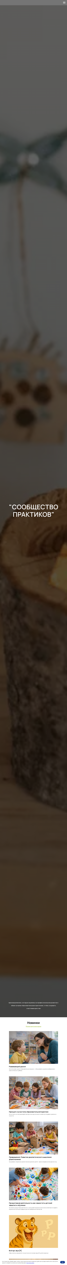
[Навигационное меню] (64, 2)
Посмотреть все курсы (33, 1026)
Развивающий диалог (17, 1066)
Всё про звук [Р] (15, 1251)
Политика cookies (30, 1263)
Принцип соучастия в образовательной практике (28, 1112)
